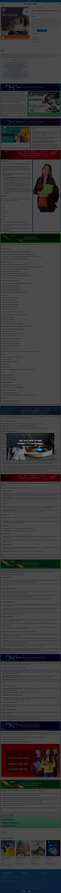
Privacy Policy (38, 452)
